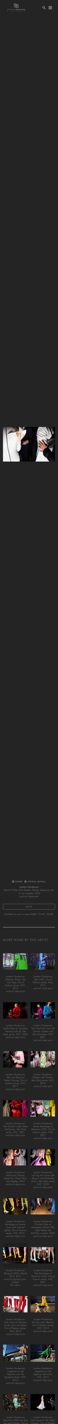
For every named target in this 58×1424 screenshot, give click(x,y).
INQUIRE (29, 907)
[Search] (44, 7)
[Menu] (50, 7)
